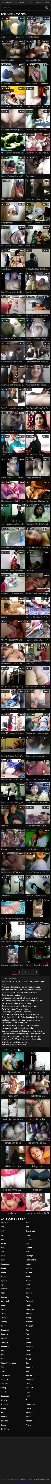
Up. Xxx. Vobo (20, 1017)
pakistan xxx (37, 1014)
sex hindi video (7, 990)
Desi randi (27, 1006)
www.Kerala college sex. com (13, 1001)
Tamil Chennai (7, 995)
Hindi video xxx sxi (33, 1020)
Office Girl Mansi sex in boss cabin (28, 1039)
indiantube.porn (42, 3)
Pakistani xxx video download (13, 998)
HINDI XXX (18, 990)
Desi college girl (8, 1017)
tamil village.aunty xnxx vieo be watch (16, 1012)
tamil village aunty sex (34, 1001)
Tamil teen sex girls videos (12, 1006)
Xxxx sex (5, 987)
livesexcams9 (25, 1482)
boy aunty (33, 992)
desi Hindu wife (8, 1039)
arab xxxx (23, 1023)
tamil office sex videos (10, 1014)
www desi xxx (7, 1028)
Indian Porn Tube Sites (24, 3)
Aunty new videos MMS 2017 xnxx (15, 1009)
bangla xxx (30, 1017)
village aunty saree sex (32, 990)
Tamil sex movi (26, 1014)
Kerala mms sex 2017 (10, 1023)
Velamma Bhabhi (32, 1025)
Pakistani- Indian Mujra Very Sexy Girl (26, 1036)
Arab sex (16, 1028)
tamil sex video (22, 992)
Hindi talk (39, 1017)
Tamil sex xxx (35, 1034)
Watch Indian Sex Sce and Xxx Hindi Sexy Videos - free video (23, 982)
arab (43, 1034)
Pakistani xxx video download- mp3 (15, 1034)
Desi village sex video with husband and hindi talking (22, 1031)
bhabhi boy (30, 1028)
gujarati (35, 1006)
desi (23, 1028)
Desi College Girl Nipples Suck (13, 1025)
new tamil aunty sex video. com (14, 1045)
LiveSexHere (7, 3)
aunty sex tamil (32, 998)
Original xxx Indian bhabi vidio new (15, 1042)
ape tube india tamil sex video (13, 1020)
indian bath (6, 1036)
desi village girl (7, 1003)
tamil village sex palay (22, 1003)
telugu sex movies (17, 987)
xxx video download (32, 987)
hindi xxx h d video (21, 995)
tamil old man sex (9, 992)
